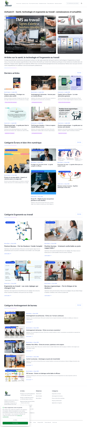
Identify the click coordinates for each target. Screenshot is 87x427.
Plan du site (54, 422)
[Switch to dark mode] (81, 3)
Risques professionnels (50, 3)
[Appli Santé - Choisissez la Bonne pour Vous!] (70, 44)
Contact (34, 422)
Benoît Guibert (7, 92)
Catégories (55, 391)
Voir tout (79, 72)
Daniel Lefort (60, 92)
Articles (22, 391)
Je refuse (15, 420)
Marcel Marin (33, 162)
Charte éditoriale (48, 422)
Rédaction (39, 391)
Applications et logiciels (58, 3)
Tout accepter (15, 423)
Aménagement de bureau (42, 3)
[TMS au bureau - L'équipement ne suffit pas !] (30, 35)
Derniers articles (18, 3)
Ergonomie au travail (25, 3)
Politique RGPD (40, 422)
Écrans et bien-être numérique (33, 3)
